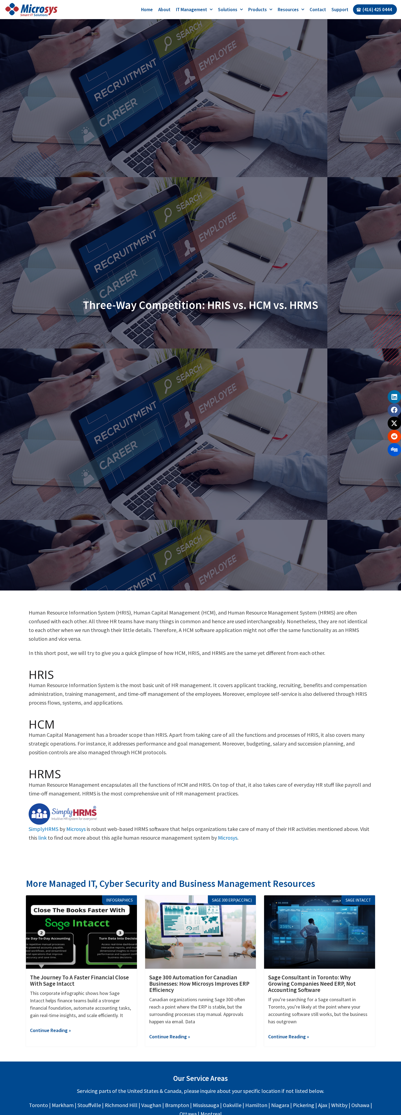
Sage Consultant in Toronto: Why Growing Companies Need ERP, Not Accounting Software (312, 984)
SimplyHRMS (43, 828)
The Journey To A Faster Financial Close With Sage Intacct (79, 980)
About (164, 10)
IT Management (191, 10)
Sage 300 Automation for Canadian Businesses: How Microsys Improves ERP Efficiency (199, 984)
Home (147, 10)
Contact (318, 10)
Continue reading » (50, 1030)
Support (339, 10)
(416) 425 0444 (377, 10)
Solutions (227, 10)
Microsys (76, 828)
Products (257, 10)
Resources (288, 10)
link (42, 837)
